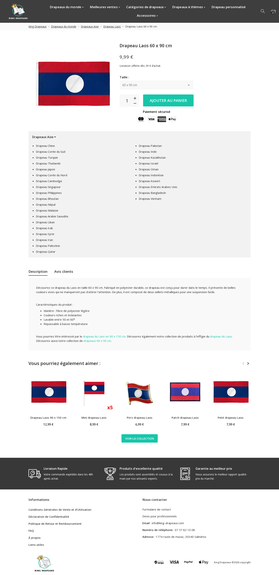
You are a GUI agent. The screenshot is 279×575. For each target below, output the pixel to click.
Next (248, 363)
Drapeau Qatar (45, 251)
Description (37, 271)
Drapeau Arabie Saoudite (52, 216)
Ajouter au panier (168, 100)
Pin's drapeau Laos (139, 417)
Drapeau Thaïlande (48, 163)
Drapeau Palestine (48, 246)
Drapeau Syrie (45, 234)
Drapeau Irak (44, 228)
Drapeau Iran (44, 240)
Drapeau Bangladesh (152, 193)
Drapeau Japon (45, 169)
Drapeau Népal (45, 204)
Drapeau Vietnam (150, 199)
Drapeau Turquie (47, 157)
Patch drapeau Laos (185, 417)
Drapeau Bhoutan (47, 199)
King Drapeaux (37, 26)
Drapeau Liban (45, 222)
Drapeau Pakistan (150, 146)
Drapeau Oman (148, 169)
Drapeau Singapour (48, 187)
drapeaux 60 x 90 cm (97, 341)
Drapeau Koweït (149, 181)
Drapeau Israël (148, 163)
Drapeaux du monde (63, 26)
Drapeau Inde (148, 151)
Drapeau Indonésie (151, 175)
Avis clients (63, 271)
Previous (243, 363)
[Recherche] (263, 11)
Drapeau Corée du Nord (51, 175)
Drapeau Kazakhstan (152, 157)
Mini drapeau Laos (93, 417)
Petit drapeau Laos (231, 417)
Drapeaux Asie (90, 26)
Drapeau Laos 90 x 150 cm (48, 417)
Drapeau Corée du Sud (50, 151)
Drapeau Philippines (49, 193)
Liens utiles (36, 545)
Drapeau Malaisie (47, 210)
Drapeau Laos (112, 26)
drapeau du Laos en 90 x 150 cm (104, 336)
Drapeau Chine (45, 146)
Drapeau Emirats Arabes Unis (158, 187)
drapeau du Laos (221, 336)
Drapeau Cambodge (49, 181)
